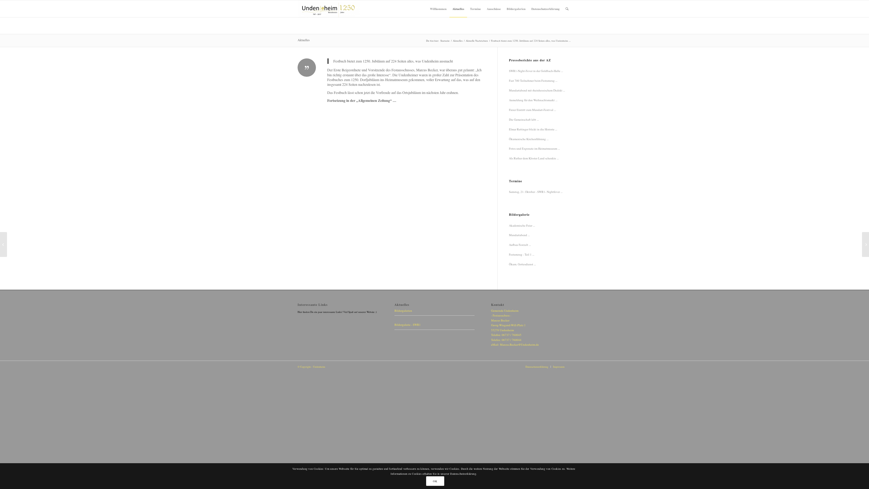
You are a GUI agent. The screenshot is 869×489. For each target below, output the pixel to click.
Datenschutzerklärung (536, 366)
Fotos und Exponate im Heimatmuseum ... (534, 148)
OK (435, 481)
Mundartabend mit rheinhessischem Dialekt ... (537, 90)
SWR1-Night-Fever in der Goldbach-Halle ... (536, 71)
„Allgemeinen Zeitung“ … (376, 100)
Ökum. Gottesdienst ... (522, 264)
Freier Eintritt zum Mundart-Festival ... (532, 110)
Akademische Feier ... (522, 225)
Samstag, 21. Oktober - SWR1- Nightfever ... (536, 192)
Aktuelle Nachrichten (477, 40)
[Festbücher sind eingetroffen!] (3, 244)
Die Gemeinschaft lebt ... (524, 119)
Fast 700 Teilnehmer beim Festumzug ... (533, 81)
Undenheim (319, 366)
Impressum (559, 366)
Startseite (445, 40)
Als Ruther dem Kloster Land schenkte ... (534, 158)
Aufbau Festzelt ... (520, 245)
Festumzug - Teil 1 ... (521, 254)
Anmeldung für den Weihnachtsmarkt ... (533, 100)
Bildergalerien (403, 311)
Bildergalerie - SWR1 (407, 325)
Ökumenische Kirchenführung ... (529, 139)
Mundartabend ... (519, 235)
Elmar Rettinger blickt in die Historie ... (533, 129)
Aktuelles (304, 40)
